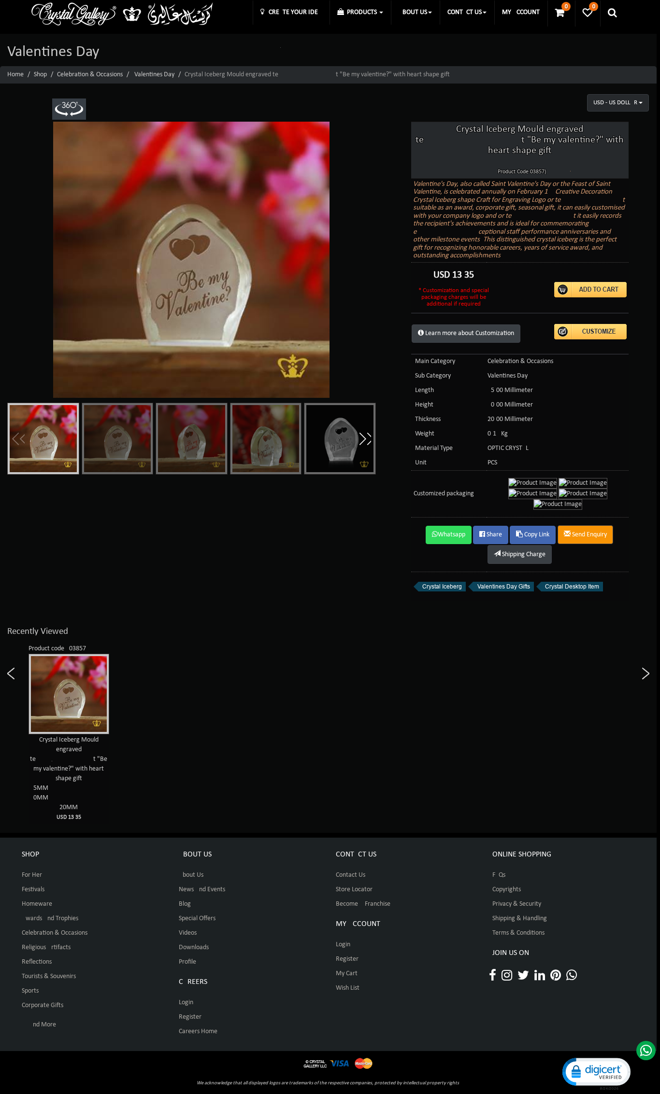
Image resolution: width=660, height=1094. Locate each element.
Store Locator (354, 889)
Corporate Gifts (42, 1005)
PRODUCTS (361, 12)
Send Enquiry (589, 534)
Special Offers (197, 918)
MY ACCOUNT (521, 12)
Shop (40, 74)
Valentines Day (154, 74)
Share (493, 534)
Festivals (33, 889)
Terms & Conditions (518, 933)
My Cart (347, 973)
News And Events (202, 889)
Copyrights (506, 889)
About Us (191, 875)
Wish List (347, 988)
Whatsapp (451, 534)
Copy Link (536, 534)
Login (186, 1002)
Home (15, 74)
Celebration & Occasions (90, 74)
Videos (188, 933)
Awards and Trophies (50, 918)
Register (190, 1017)
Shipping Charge (523, 554)
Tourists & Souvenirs (49, 976)
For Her (32, 875)
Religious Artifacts (46, 947)
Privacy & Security (516, 904)
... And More (39, 1024)
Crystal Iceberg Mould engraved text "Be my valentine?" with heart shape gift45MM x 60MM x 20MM (68, 778)
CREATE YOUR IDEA (293, 12)
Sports (30, 991)
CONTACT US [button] (464, 12)
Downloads (194, 947)
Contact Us (350, 875)
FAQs (498, 875)
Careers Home (198, 1031)
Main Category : (437, 361)
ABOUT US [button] (413, 12)
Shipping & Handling (519, 918)
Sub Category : (434, 375)
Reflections (37, 962)
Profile (187, 962)
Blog (185, 904)
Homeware (37, 904)
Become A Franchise (363, 904)
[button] (365, 439)
